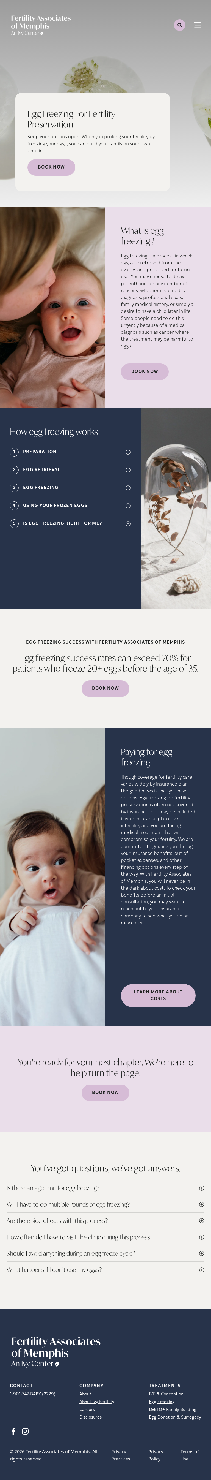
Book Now (51, 167)
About (85, 1394)
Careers (87, 1410)
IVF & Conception (166, 1394)
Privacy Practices (120, 1455)
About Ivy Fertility (96, 1402)
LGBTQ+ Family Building (172, 1410)
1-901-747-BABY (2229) (32, 1394)
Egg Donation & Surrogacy (175, 1417)
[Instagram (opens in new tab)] (25, 1431)
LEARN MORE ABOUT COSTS (158, 995)
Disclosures (90, 1417)
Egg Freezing (162, 1402)
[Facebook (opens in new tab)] (13, 1431)
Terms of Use (190, 1455)
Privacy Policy (155, 1455)
